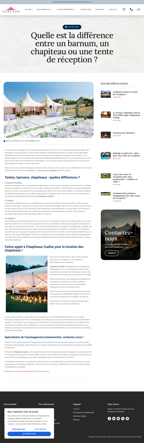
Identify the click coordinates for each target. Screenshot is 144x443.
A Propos (100, 9)
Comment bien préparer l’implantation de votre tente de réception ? (126, 195)
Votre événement (65, 9)
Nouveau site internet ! (124, 133)
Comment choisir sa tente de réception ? (125, 93)
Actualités (86, 9)
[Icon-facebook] (109, 418)
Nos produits (43, 9)
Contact (113, 9)
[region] (29, 423)
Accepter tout (29, 433)
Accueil (29, 9)
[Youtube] (118, 418)
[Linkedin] (127, 418)
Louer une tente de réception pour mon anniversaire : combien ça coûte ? (125, 178)
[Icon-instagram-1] (123, 418)
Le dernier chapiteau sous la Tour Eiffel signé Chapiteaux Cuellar (126, 115)
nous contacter (23, 371)
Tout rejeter (40, 429)
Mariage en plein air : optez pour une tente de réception (126, 154)
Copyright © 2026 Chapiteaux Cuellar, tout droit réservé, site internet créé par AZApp (114, 437)
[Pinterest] (114, 418)
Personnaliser (18, 429)
